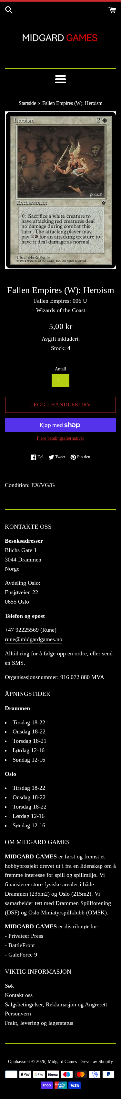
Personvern (18, 1013)
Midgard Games (62, 1061)
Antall (60, 368)
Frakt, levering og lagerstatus (39, 1023)
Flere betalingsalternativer (60, 438)
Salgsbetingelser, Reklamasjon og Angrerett (56, 1004)
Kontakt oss (19, 995)
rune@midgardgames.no (33, 639)
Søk (9, 985)
